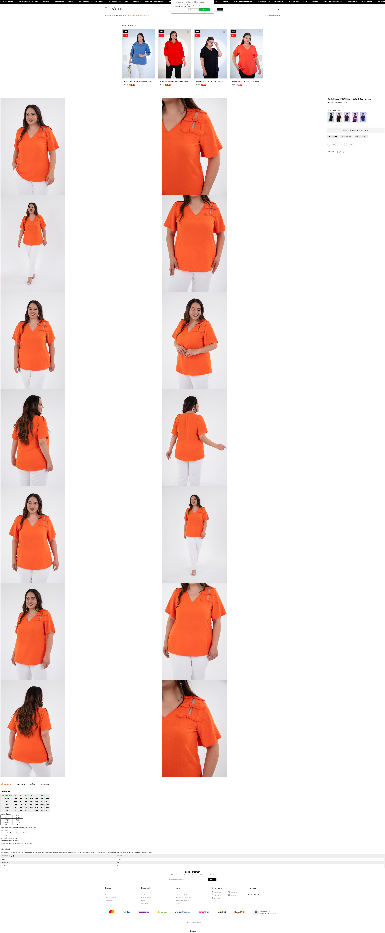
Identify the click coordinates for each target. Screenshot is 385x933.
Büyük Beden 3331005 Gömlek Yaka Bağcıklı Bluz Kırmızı (174, 81)
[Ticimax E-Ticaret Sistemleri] (192, 931)
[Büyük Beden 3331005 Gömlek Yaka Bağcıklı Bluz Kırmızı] (174, 53)
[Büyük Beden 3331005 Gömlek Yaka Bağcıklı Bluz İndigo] (138, 53)
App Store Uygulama (254, 894)
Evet (204, 10)
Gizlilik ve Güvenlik (110, 897)
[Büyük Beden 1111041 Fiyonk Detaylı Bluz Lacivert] (331, 117)
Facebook (337, 152)
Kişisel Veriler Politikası (182, 900)
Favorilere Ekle (152, 32)
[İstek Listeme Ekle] (334, 144)
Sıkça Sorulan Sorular (182, 892)
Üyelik (142, 892)
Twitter (340, 152)
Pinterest (217, 898)
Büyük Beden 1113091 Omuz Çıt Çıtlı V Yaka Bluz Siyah (210, 81)
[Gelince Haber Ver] (352, 144)
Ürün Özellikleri (6, 784)
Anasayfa (107, 892)
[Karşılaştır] (338, 144)
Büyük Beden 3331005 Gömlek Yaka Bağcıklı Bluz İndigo (138, 81)
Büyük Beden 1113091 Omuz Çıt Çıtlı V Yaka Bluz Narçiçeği (246, 81)
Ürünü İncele (138, 76)
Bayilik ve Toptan (145, 897)
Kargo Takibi (144, 903)
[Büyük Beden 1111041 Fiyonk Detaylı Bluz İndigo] (364, 117)
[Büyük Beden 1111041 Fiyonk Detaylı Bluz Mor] (347, 117)
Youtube (233, 895)
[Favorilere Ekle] (329, 145)
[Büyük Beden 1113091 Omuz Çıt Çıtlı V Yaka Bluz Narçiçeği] (246, 53)
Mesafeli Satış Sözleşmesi (183, 897)
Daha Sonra (193, 10)
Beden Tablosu (45, 784)
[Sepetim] (279, 9)
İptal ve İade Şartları (182, 895)
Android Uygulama (253, 892)
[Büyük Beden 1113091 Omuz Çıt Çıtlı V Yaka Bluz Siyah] (210, 53)
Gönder (212, 879)
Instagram (234, 892)
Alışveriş (142, 895)
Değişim (32, 784)
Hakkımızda (108, 895)
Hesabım (143, 900)
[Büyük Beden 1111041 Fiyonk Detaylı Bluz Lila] (356, 117)
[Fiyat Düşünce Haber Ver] (348, 144)
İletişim (178, 903)
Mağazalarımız (109, 900)
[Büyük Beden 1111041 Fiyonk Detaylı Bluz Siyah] (339, 117)
